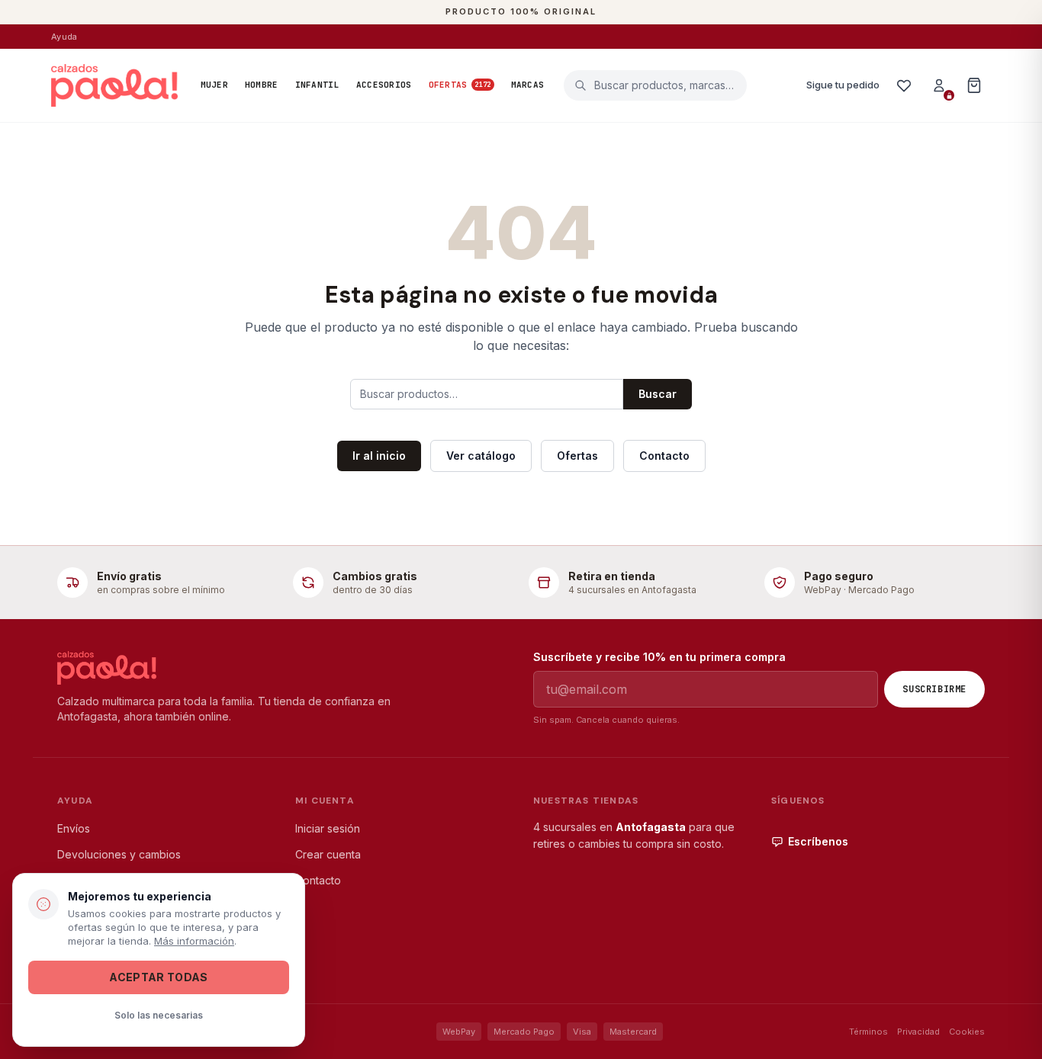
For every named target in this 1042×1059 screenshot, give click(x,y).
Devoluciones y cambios (119, 854)
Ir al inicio (379, 455)
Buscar (657, 393)
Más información (194, 941)
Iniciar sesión (327, 828)
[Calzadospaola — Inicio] (114, 85)
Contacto (664, 455)
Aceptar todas (158, 977)
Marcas (528, 84)
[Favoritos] (904, 85)
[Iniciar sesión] (939, 85)
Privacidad (918, 1031)
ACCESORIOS (384, 84)
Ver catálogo (481, 455)
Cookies (967, 1031)
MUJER (214, 84)
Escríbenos (818, 841)
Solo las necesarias (158, 1015)
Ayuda (64, 36)
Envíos (73, 828)
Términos (868, 1031)
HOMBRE (261, 84)
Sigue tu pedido (843, 85)
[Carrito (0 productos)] (974, 85)
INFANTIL (317, 84)
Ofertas (460, 84)
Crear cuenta (328, 854)
